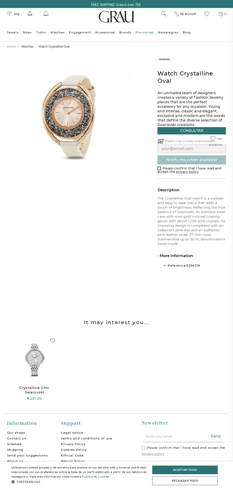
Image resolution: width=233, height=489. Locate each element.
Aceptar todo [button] (185, 469)
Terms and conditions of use (86, 438)
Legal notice (72, 432)
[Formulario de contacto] (46, 13)
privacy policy (187, 172)
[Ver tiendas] (30, 13)
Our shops (16, 432)
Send (216, 436)
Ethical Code (72, 455)
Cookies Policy (74, 449)
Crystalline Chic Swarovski (34, 390)
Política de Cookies (95, 476)
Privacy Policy (73, 444)
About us (15, 461)
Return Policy (73, 461)
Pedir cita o (175, 141)
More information (176, 256)
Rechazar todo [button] (185, 480)
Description (169, 190)
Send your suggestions (27, 455)
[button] (79, 482)
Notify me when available (191, 160)
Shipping (15, 449)
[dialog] (116, 475)
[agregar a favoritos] (52, 340)
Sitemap (14, 444)
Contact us (16, 438)
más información (200, 141)
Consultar (191, 131)
